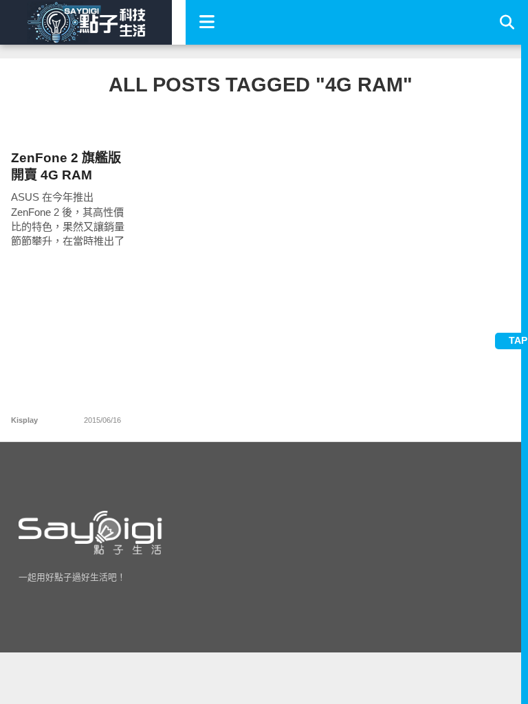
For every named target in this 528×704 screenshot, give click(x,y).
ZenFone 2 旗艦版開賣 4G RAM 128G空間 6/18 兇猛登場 (66, 167)
